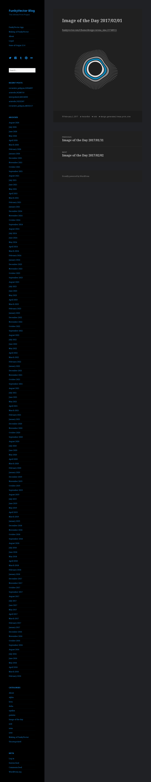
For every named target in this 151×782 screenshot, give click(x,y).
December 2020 (15, 423)
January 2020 (14, 472)
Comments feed (15, 767)
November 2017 (15, 583)
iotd (10, 724)
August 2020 (14, 441)
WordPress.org (15, 772)
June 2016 (13, 658)
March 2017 (14, 618)
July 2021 (13, 392)
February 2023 (15, 308)
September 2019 (16, 490)
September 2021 (16, 384)
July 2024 (13, 233)
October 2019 (14, 485)
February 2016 (15, 676)
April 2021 (13, 406)
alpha (11, 697)
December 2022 (15, 317)
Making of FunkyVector (19, 32)
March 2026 (14, 145)
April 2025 (13, 193)
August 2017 (14, 596)
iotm (11, 728)
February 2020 (15, 468)
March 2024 (14, 251)
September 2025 (16, 171)
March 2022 (14, 357)
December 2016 (15, 632)
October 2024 (14, 220)
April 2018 (13, 561)
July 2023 (13, 286)
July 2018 (13, 547)
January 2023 (14, 313)
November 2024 (15, 215)
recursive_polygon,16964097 (21, 88)
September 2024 (16, 224)
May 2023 (13, 295)
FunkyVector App (16, 27)
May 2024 (13, 242)
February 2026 (15, 149)
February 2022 (15, 362)
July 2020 (13, 446)
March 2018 (14, 565)
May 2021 (13, 401)
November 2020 (15, 428)
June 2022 (13, 344)
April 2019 (13, 512)
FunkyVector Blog (22, 11)
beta (11, 702)
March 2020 (14, 463)
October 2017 (14, 587)
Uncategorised (15, 741)
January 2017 (14, 627)
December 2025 (15, 158)
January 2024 (14, 260)
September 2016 (16, 645)
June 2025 (13, 184)
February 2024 (15, 255)
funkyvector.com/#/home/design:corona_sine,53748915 (89, 30)
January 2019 (14, 521)
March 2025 (14, 198)
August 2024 (14, 229)
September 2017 (16, 592)
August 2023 (14, 282)
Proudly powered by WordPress (75, 176)
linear (118, 116)
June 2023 (13, 291)
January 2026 (14, 153)
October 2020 (14, 432)
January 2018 (14, 574)
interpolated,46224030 (18, 97)
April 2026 (13, 140)
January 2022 (14, 366)
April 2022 (13, 353)
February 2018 (15, 570)
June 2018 (13, 552)
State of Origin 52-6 (17, 45)
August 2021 (14, 388)
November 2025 (15, 162)
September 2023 (16, 277)
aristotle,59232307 (16, 101)
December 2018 (15, 525)
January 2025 (14, 207)
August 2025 (14, 176)
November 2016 (15, 636)
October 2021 (14, 379)
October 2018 (14, 534)
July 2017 (13, 601)
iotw (11, 733)
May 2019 (13, 508)
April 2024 (13, 246)
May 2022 (13, 348)
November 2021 (15, 375)
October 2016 (14, 640)
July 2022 (13, 339)
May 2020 (13, 454)
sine (129, 116)
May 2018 (13, 556)
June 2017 (13, 605)
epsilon (12, 710)
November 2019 (15, 481)
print (124, 116)
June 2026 (13, 131)
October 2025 (14, 167)
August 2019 (14, 494)
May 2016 (13, 663)
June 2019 (13, 503)
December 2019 (15, 477)
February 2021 (15, 415)
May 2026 (13, 136)
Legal (11, 41)
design (103, 116)
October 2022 (14, 326)
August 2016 (14, 649)
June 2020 (13, 450)
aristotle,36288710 (16, 92)
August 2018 (14, 543)
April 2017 (13, 614)
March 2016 (14, 671)
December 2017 (15, 578)
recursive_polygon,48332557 (21, 106)
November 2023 (15, 269)
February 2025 (15, 202)
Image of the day (16, 719)
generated (111, 116)
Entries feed (14, 763)
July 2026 (13, 127)
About (11, 36)
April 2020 (13, 459)
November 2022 (15, 322)
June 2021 (13, 397)
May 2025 (13, 189)
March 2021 (14, 410)
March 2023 (14, 304)
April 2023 (13, 300)
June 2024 (13, 238)
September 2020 (16, 437)
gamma (12, 715)
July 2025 (13, 180)
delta (11, 706)
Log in (11, 758)
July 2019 (13, 499)
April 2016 (13, 667)
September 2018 (16, 539)
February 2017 (15, 623)
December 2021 (15, 370)
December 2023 (15, 264)
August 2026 (14, 122)
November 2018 (15, 530)
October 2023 (14, 273)
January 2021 (14, 419)
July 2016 (13, 654)
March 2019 (14, 516)
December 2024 (15, 211)
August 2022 (14, 335)
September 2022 (16, 331)
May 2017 (13, 609)
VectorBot (86, 116)
